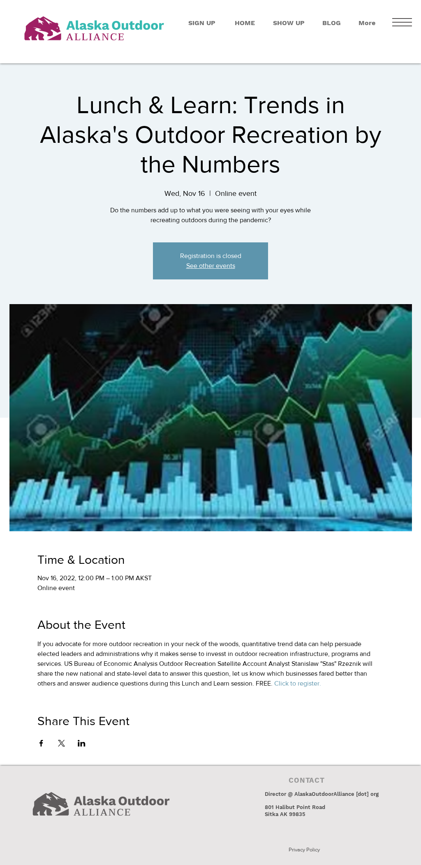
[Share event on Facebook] (41, 743)
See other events (210, 265)
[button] (402, 22)
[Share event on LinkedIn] (82, 743)
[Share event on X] (61, 743)
